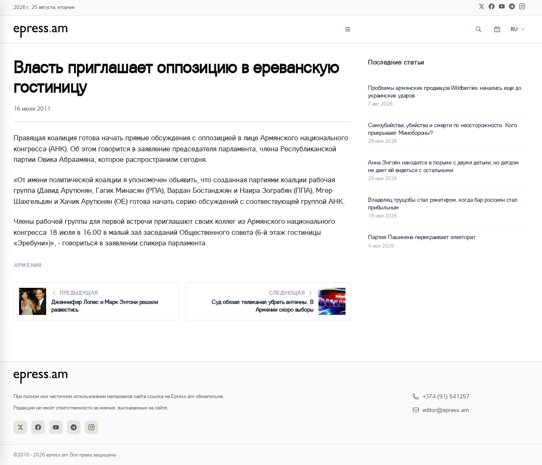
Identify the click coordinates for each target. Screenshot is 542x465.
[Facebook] (492, 6)
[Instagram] (522, 6)
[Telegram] (512, 6)
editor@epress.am (446, 409)
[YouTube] (502, 6)
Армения (28, 265)
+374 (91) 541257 (446, 396)
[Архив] (497, 29)
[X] (481, 6)
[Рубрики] (347, 29)
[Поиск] (478, 29)
